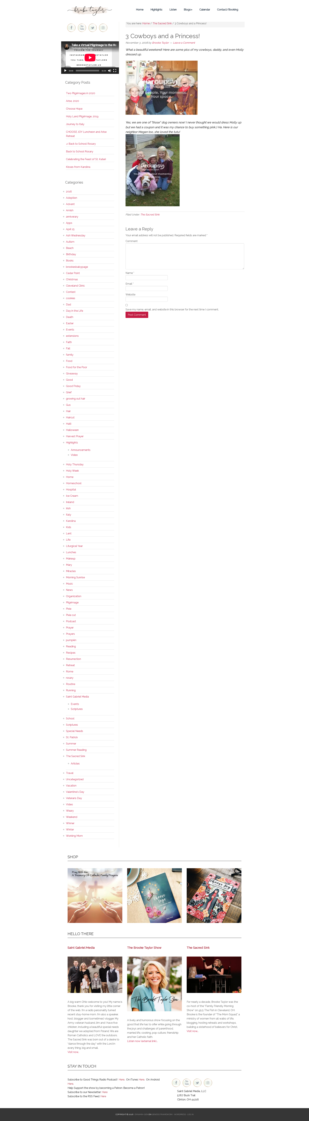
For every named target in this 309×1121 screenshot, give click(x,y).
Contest (70, 291)
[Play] (65, 70)
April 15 (70, 229)
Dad (68, 304)
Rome (69, 671)
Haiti (68, 423)
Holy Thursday (75, 464)
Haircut (70, 417)
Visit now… (192, 1031)
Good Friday (73, 386)
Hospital (71, 489)
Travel (69, 773)
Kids (68, 527)
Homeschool (73, 483)
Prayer (70, 627)
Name (130, 272)
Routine (70, 684)
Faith (69, 342)
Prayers (70, 633)
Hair (68, 411)
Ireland (70, 502)
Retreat (70, 665)
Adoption (71, 197)
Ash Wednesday (75, 235)
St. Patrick (72, 737)
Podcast (71, 621)
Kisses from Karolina (78, 166)
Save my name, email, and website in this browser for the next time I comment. (172, 309)
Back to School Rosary (79, 151)
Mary (69, 564)
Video (74, 454)
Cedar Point (73, 273)
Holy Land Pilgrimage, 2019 (82, 116)
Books (70, 260)
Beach (70, 248)
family (69, 354)
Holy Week (72, 470)
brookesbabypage (77, 266)
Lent (68, 533)
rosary (69, 677)
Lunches (71, 552)
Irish (68, 508)
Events (70, 329)
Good (69, 379)
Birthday (71, 254)
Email (130, 283)
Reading (71, 646)
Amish (69, 210)
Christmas (72, 279)
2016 (69, 191)
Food (69, 361)
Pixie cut (71, 615)
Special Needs (74, 731)
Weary (70, 810)
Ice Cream (72, 495)
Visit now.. (73, 1052)
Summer (71, 743)
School (70, 718)
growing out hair (75, 398)
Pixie (68, 608)
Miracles (71, 571)
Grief (69, 392)
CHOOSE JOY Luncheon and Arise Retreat (86, 134)
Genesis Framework (162, 1114)
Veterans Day (74, 798)
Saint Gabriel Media (77, 696)
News (69, 589)
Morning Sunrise (75, 577)
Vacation (71, 785)
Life (68, 539)
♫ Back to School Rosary (81, 143)
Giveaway (72, 373)
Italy (68, 514)
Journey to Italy (75, 124)
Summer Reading (76, 749)
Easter (70, 323)
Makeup (70, 558)
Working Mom (74, 835)
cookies (70, 298)
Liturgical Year (74, 546)
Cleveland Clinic (75, 285)
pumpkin (71, 640)
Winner (70, 823)
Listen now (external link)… (142, 1041)
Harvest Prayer (75, 436)
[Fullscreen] (114, 70)
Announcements (80, 449)
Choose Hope (74, 108)
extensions (72, 335)
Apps (69, 222)
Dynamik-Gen (141, 1114)
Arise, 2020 (72, 100)
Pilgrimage (72, 602)
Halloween (72, 430)
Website (130, 294)
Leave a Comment (184, 42)
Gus (68, 404)
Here (121, 1079)
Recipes (70, 652)
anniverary (72, 216)
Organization (73, 596)
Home (69, 477)
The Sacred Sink (149, 214)
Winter (70, 829)
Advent (70, 204)
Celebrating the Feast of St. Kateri (86, 159)
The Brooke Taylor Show (144, 947)
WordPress (180, 1114)
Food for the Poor (76, 367)
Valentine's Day (75, 791)
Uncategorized (75, 779)
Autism (70, 241)
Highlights (72, 442)
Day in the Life (74, 310)
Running (71, 690)
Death (69, 317)
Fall (68, 348)
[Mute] (109, 70)
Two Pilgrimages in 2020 (80, 93)
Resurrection (73, 659)
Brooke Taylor (90, 10)
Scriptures (77, 709)
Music (69, 583)
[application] (90, 57)
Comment (132, 241)
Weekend (71, 817)
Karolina (71, 520)
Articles (75, 763)
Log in (190, 1114)
